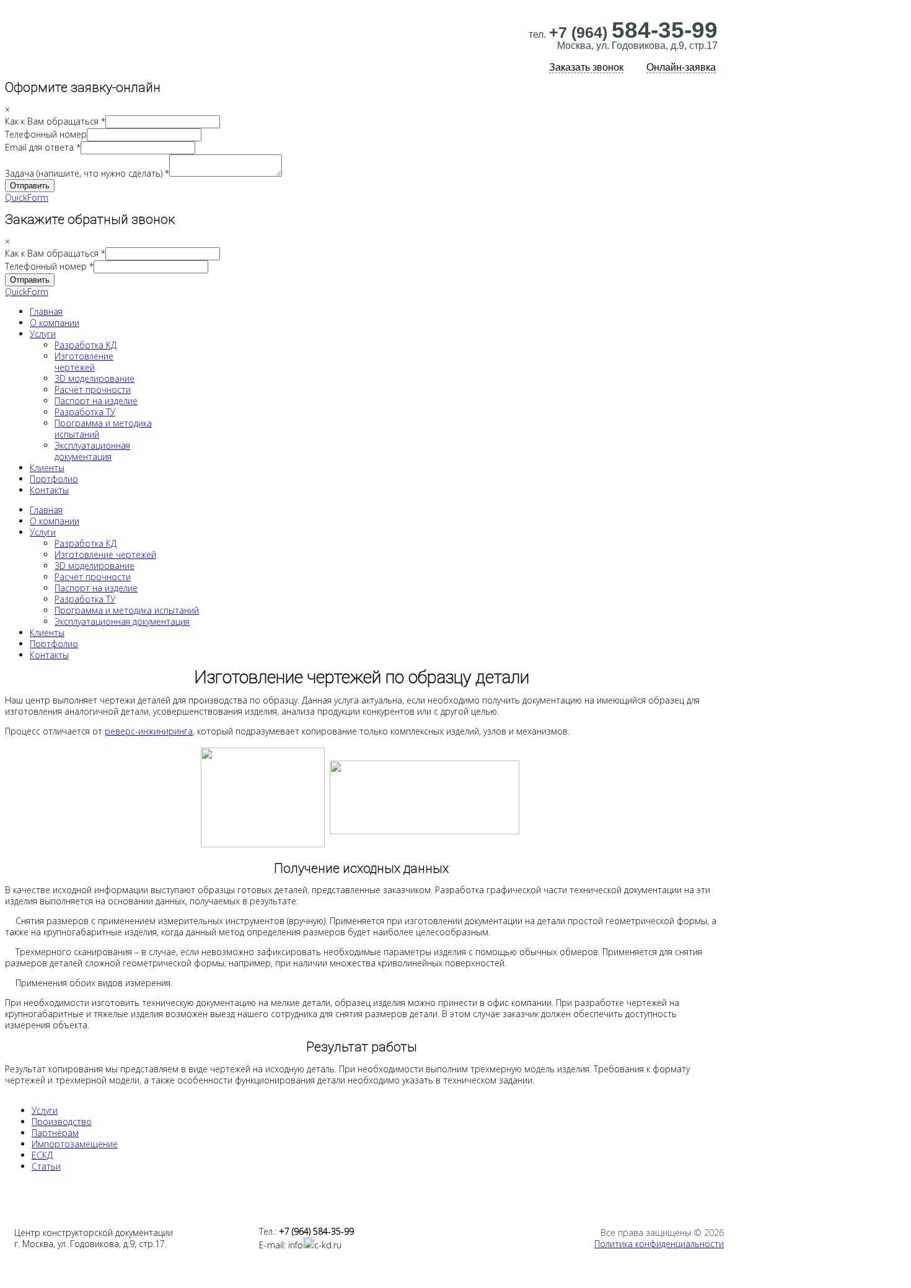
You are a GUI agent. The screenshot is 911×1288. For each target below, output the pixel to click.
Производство (62, 1121)
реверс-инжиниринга (149, 731)
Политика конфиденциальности (659, 1244)
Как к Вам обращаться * (55, 121)
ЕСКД (42, 1155)
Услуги (45, 1110)
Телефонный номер (46, 134)
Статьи (46, 1166)
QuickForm (26, 197)
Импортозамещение (75, 1144)
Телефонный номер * (49, 266)
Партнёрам (55, 1133)
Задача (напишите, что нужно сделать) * (87, 173)
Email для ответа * (43, 147)
